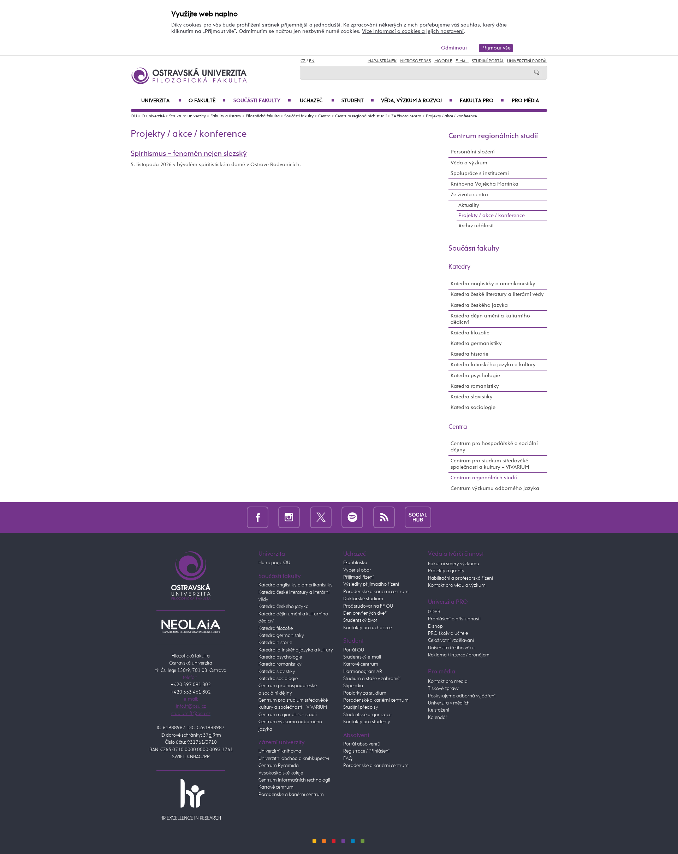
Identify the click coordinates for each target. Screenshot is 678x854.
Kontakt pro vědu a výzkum (457, 585)
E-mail (462, 61)
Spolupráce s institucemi (480, 173)
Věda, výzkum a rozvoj (416, 100)
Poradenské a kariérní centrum (291, 794)
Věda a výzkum (469, 162)
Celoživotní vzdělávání (451, 640)
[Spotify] (352, 517)
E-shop (435, 626)
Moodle (443, 61)
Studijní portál (488, 61)
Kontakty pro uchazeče (367, 627)
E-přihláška (355, 562)
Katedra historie (469, 354)
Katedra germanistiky (476, 343)
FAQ (347, 758)
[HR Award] (191, 798)
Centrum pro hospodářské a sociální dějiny (494, 446)
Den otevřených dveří (365, 613)
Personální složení (473, 151)
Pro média (525, 100)
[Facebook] (257, 517)
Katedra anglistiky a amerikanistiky (493, 283)
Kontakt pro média (448, 681)
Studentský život (360, 620)
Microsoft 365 (415, 61)
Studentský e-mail (362, 657)
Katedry (459, 267)
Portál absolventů (361, 744)
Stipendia (353, 685)
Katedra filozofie (470, 332)
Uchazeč (317, 100)
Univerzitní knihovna (279, 751)
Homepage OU (274, 562)
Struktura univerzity (187, 116)
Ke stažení (438, 710)
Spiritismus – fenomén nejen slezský (189, 154)
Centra (324, 116)
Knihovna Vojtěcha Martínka (484, 184)
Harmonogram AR (362, 671)
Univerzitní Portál (527, 61)
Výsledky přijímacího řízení (371, 584)
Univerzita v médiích (449, 703)
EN (311, 61)
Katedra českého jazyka (479, 305)
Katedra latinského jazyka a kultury (493, 364)
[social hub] (418, 517)
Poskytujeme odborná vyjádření (461, 696)
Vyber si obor (357, 570)
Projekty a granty (446, 570)
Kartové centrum (275, 787)
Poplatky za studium (364, 693)
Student (357, 100)
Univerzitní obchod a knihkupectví (293, 758)
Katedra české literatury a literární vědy (497, 294)
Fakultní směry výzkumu (453, 563)
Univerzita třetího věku (451, 647)
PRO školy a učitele (448, 633)
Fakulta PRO (482, 100)
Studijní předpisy (360, 707)
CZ (303, 61)
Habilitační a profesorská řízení (460, 578)
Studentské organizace (367, 714)
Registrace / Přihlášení (366, 751)
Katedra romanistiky (475, 386)
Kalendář (437, 717)
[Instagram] (289, 517)
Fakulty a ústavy (225, 116)
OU (134, 116)
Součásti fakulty (262, 100)
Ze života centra (406, 116)
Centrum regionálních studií (361, 116)
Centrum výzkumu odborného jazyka (495, 488)
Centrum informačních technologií (294, 780)
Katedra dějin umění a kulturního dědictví (490, 319)
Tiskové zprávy (443, 688)
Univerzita (161, 100)
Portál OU (353, 650)
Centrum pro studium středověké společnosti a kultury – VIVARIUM (490, 464)
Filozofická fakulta (263, 116)
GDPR (434, 611)
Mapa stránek (382, 61)
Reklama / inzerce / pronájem (458, 655)
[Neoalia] (191, 626)
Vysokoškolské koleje (280, 773)
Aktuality (468, 205)
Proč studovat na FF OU (368, 606)
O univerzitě (153, 116)
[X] (321, 517)
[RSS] (384, 517)
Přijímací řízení (358, 577)
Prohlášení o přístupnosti (454, 618)
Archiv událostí (476, 225)
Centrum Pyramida (278, 765)
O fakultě (207, 100)
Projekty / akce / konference (451, 116)
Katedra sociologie (473, 407)
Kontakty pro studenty (366, 721)
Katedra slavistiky (472, 396)
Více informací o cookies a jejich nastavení (413, 31)
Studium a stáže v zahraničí (371, 678)
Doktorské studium (363, 598)
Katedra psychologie (475, 375)
